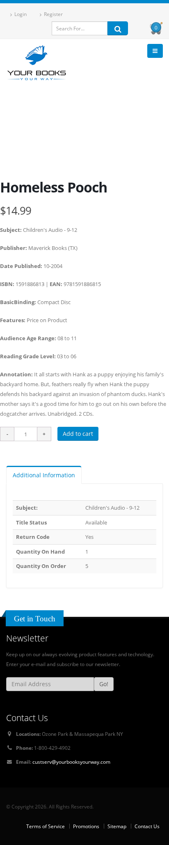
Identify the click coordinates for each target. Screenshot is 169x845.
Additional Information (44, 475)
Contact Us (147, 826)
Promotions (86, 826)
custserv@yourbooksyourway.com (71, 761)
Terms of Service (45, 826)
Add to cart (78, 433)
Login (20, 14)
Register (53, 14)
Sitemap (116, 826)
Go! (103, 684)
